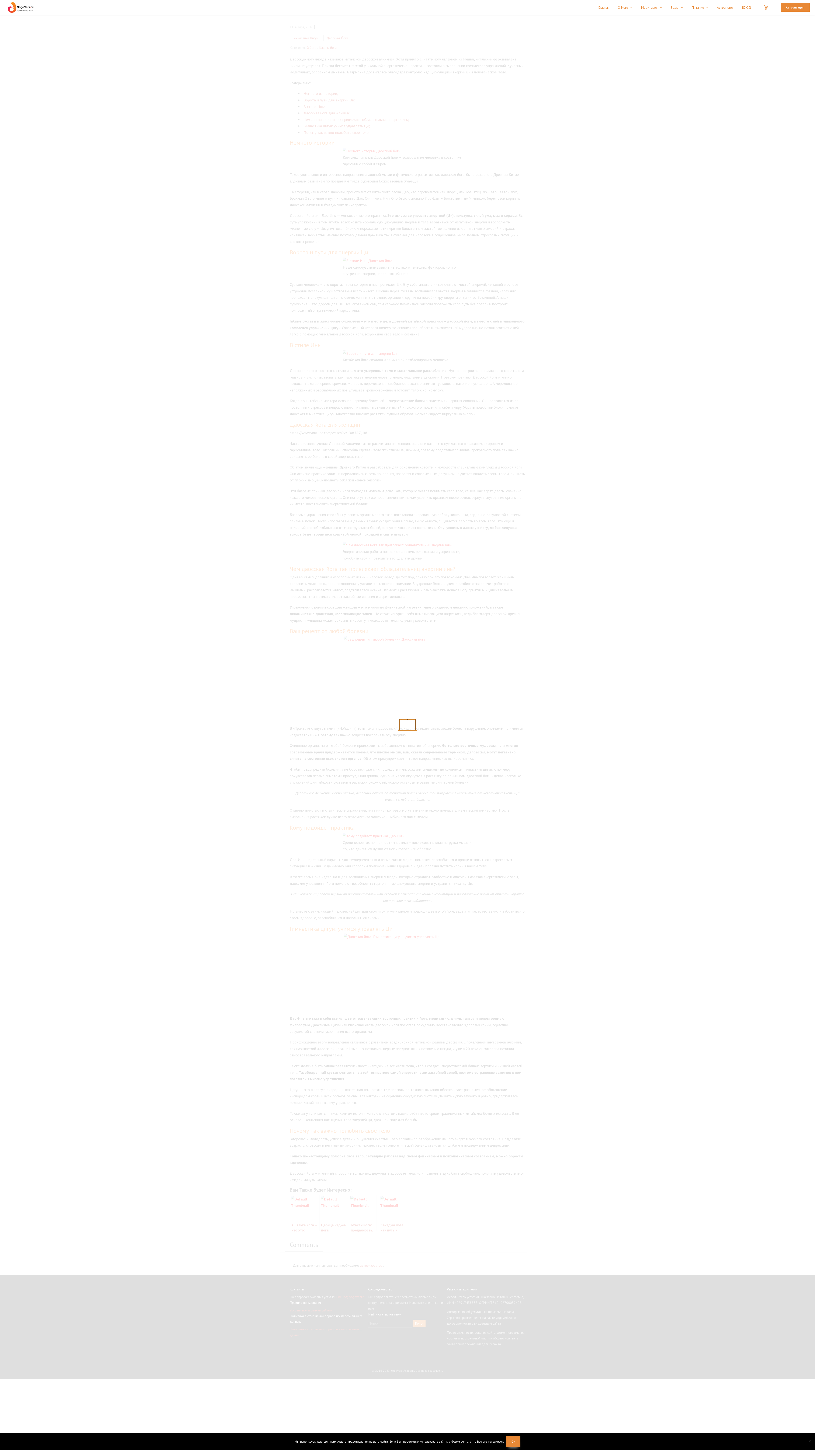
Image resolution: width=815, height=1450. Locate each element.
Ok (513, 1441)
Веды (674, 7)
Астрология (725, 7)
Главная (603, 7)
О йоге (623, 7)
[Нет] (810, 1441)
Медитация (649, 7)
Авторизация (795, 7)
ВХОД (746, 7)
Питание (697, 7)
